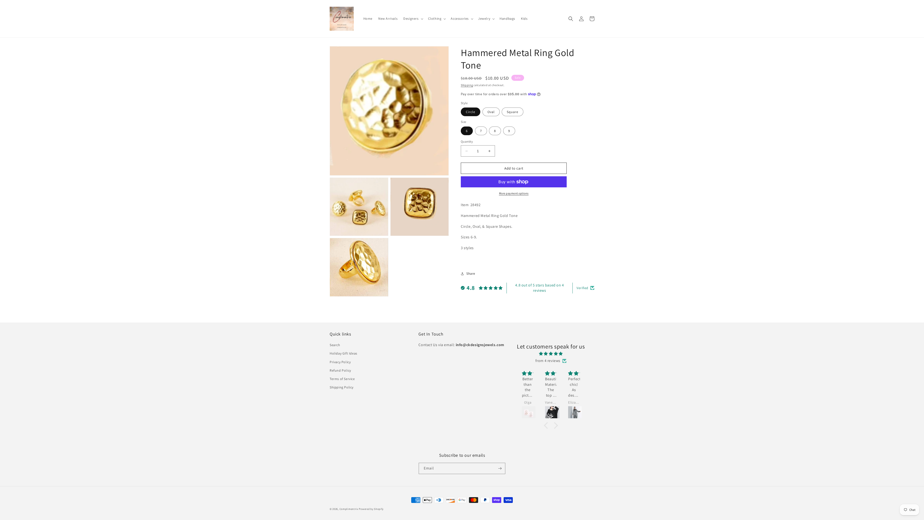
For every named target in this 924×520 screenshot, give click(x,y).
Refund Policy (340, 370)
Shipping (467, 85)
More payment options (514, 193)
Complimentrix (349, 509)
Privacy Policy (340, 362)
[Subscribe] (499, 468)
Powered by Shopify (371, 509)
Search (335, 345)
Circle (470, 112)
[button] (412, 18)
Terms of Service (342, 379)
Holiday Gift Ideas (343, 353)
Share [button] (470, 273)
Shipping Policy (341, 387)
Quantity (467, 142)
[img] (551, 353)
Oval (491, 112)
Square (512, 112)
